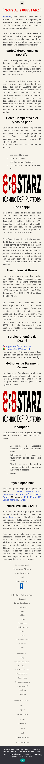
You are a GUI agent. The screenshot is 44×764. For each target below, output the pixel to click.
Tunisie (23, 500)
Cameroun (8, 494)
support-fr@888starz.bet (18, 349)
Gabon (6, 497)
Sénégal (14, 500)
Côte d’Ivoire (33, 494)
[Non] (41, 755)
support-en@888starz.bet (18, 346)
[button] (22, 3)
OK (23, 760)
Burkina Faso (33, 491)
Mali (26, 497)
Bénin (20, 491)
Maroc (33, 497)
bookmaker (11, 517)
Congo (19, 494)
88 (4, 16)
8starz (8, 16)
